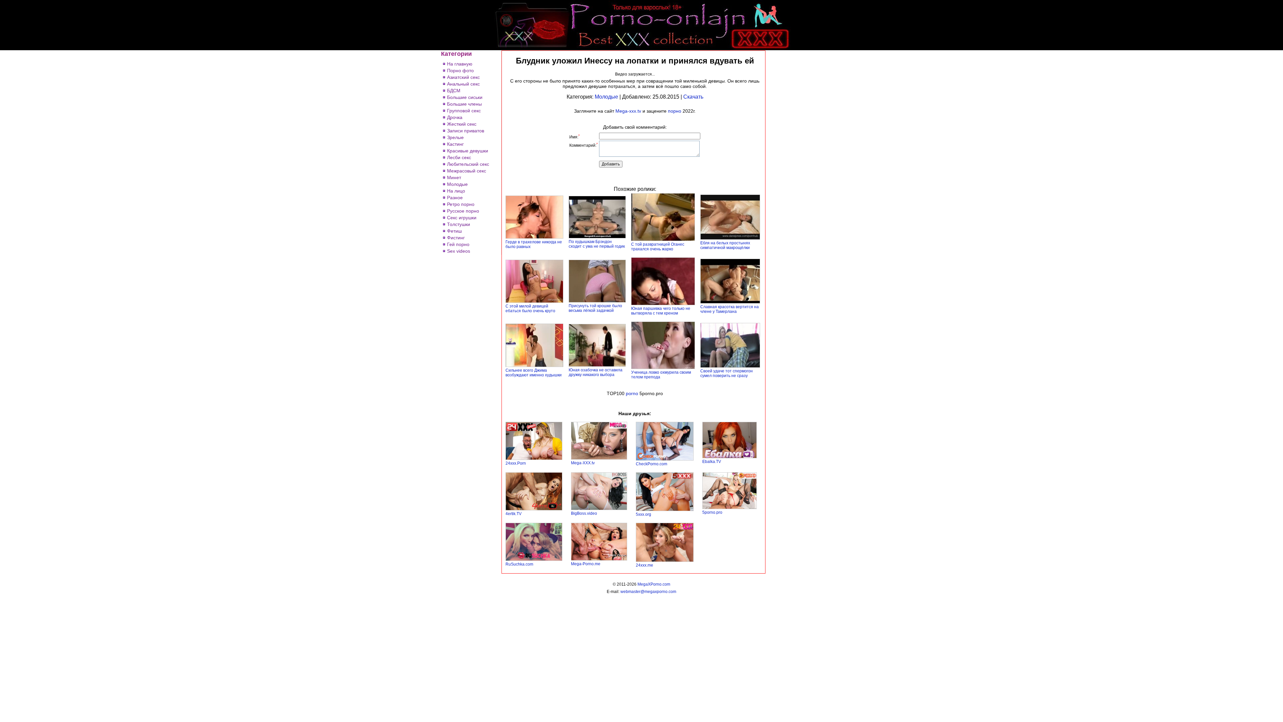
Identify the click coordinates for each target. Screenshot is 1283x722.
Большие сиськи (464, 97)
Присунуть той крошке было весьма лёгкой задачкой (595, 308)
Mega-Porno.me (585, 564)
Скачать (693, 97)
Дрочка (454, 117)
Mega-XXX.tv (583, 463)
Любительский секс (468, 164)
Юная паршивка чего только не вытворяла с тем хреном (660, 311)
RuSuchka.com (519, 564)
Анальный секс (463, 84)
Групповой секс (464, 110)
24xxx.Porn (516, 463)
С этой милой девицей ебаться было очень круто (530, 308)
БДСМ (453, 90)
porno (632, 393)
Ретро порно (460, 204)
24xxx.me (644, 565)
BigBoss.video (584, 513)
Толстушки (458, 224)
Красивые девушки (467, 150)
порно (674, 111)
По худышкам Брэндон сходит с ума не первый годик (597, 244)
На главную (459, 64)
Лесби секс (459, 157)
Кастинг (455, 144)
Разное (455, 197)
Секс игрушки (461, 217)
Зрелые (455, 137)
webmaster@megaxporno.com (648, 591)
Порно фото (460, 70)
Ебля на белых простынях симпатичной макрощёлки (725, 245)
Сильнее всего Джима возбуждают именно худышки (534, 372)
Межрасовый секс (466, 170)
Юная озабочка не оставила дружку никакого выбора (595, 372)
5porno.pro (712, 512)
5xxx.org (643, 514)
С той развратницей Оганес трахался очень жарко (657, 246)
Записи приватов (465, 130)
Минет (454, 177)
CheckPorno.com (651, 464)
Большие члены (464, 104)
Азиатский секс (463, 77)
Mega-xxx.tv (628, 111)
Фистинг (456, 237)
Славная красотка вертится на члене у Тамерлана (729, 309)
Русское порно (463, 211)
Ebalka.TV (711, 461)
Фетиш (454, 231)
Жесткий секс (461, 124)
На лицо (456, 191)
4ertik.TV (514, 513)
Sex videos (458, 251)
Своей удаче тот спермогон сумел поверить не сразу (726, 373)
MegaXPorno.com (653, 584)
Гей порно (458, 244)
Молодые (457, 184)
